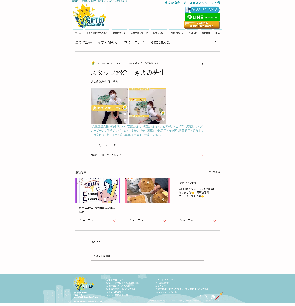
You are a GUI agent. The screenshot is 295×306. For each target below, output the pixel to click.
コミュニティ (134, 42)
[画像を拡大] (109, 106)
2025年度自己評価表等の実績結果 (97, 210)
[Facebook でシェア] (92, 145)
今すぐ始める (108, 42)
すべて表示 (214, 172)
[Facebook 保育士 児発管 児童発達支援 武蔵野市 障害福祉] (200, 297)
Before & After (187, 182)
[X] (206, 297)
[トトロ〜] (147, 190)
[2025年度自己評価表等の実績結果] (97, 190)
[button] (215, 42)
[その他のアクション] (202, 63)
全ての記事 (83, 42)
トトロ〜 (134, 208)
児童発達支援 (160, 42)
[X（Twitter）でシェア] (99, 145)
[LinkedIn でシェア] (107, 145)
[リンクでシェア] (114, 145)
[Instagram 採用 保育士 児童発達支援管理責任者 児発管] (212, 297)
